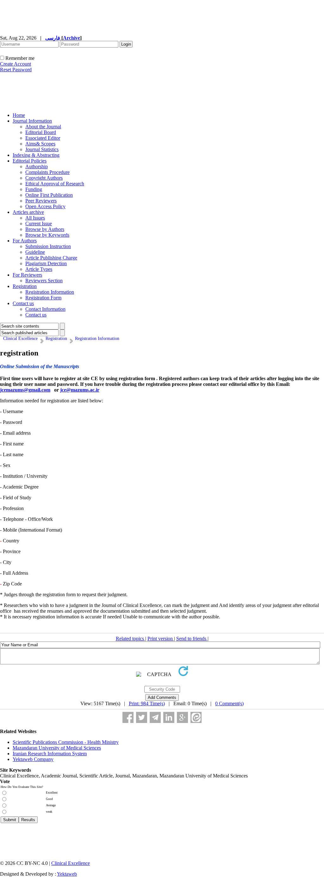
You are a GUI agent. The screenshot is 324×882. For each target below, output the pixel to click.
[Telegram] (155, 717)
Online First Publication (49, 195)
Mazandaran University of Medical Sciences (57, 748)
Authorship (36, 166)
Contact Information (45, 309)
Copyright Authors (44, 178)
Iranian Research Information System (50, 753)
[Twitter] (141, 717)
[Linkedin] (168, 717)
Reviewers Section (44, 280)
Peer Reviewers (41, 200)
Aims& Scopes (40, 143)
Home (19, 115)
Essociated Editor (42, 138)
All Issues (35, 217)
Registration (25, 286)
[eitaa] (196, 717)
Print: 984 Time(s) (147, 703)
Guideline (35, 252)
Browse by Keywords (47, 235)
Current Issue (38, 223)
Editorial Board (40, 132)
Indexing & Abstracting (36, 155)
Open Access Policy (45, 206)
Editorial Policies (30, 160)
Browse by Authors (44, 229)
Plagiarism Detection (46, 263)
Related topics (130, 638)
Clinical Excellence (70, 863)
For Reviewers (27, 275)
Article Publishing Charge (51, 257)
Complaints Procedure (47, 172)
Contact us (23, 303)
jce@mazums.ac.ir (79, 390)
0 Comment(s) (229, 703)
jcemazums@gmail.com (25, 390)
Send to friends (192, 638)
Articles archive (28, 212)
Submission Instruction (48, 246)
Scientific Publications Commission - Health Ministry (66, 742)
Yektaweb (67, 874)
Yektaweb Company (33, 759)
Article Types (38, 269)
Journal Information (32, 121)
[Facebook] (128, 717)
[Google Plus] (182, 717)
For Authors (25, 240)
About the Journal (43, 126)
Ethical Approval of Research (54, 183)
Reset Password (16, 69)
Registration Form (43, 297)
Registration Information (49, 292)
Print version (160, 638)
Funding (33, 189)
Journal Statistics (42, 149)
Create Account (15, 64)
